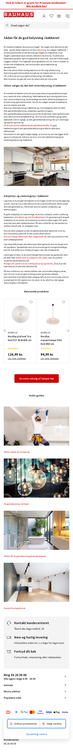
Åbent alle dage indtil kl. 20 (29, 628)
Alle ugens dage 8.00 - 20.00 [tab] (19, 676)
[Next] (68, 331)
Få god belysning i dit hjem (16, 504)
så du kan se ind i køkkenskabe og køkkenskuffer (26, 125)
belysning (41, 49)
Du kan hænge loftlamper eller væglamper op (25, 236)
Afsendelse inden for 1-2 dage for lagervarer (39, 643)
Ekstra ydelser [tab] (12, 691)
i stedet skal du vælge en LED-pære (31, 257)
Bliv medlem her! (36, 6)
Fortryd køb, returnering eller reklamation (37, 657)
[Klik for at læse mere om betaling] (36, 712)
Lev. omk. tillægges (17, 358)
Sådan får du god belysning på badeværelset (25, 556)
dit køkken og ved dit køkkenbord (29, 217)
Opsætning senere (36, 734)
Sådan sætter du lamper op (16, 451)
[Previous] (5, 331)
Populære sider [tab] (12, 697)
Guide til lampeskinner (14, 608)
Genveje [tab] (8, 685)
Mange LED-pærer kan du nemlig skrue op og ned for (28, 263)
